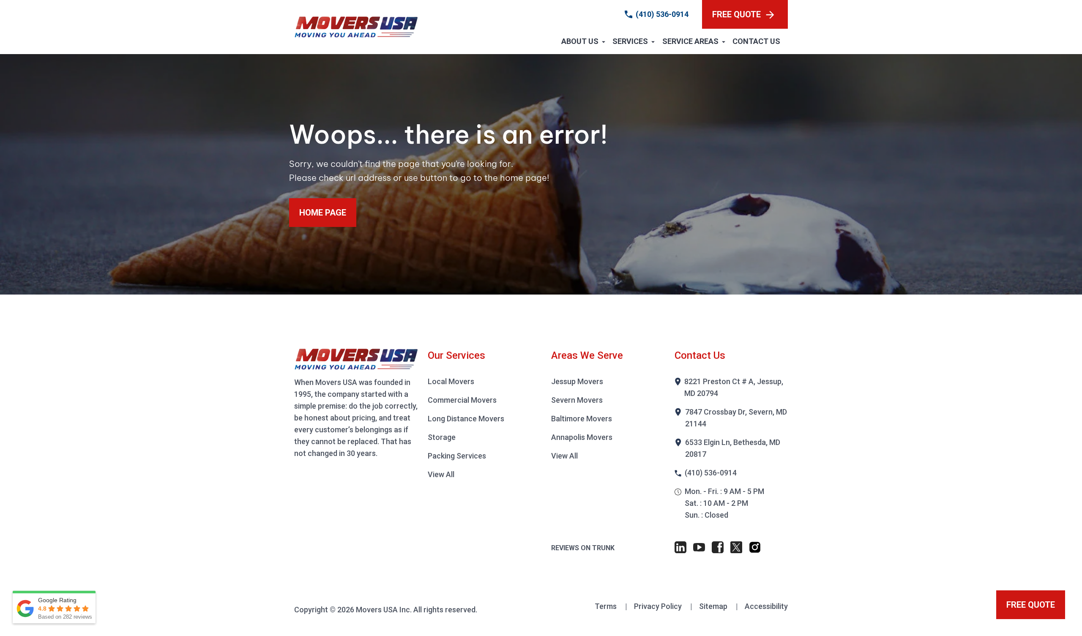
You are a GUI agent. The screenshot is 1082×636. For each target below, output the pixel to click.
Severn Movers (577, 400)
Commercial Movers (462, 400)
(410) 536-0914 (662, 14)
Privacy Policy (658, 606)
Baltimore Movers (581, 418)
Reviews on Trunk (583, 548)
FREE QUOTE (736, 14)
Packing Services (457, 455)
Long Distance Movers (466, 418)
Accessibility (766, 606)
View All (441, 474)
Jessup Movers (577, 381)
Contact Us (756, 41)
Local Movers (451, 381)
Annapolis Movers (581, 437)
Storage (442, 437)
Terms (606, 606)
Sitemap (714, 606)
